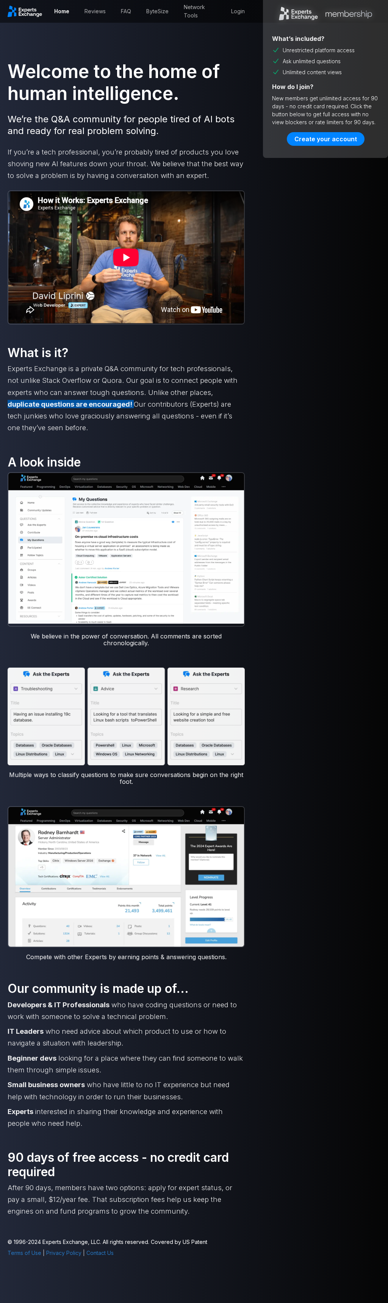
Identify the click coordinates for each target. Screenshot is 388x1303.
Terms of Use (24, 1253)
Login (238, 11)
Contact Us (100, 1253)
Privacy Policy (63, 1253)
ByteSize (157, 11)
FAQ (126, 11)
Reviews (95, 11)
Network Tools (194, 11)
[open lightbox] (126, 549)
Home (61, 11)
